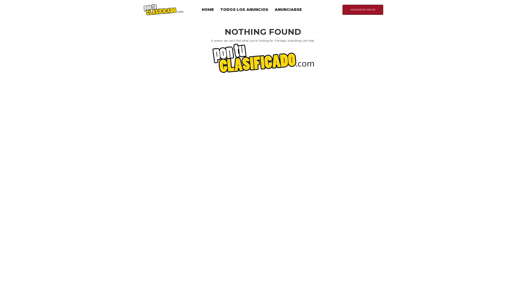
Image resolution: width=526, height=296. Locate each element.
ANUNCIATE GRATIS (363, 9)
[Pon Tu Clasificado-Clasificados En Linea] (163, 9)
